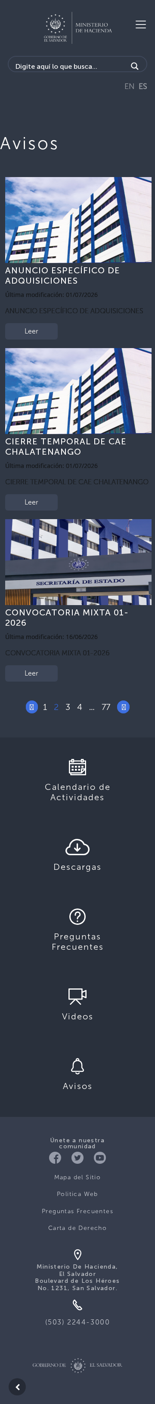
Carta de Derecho (77, 1228)
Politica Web (77, 1194)
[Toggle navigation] (140, 24)
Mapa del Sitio (77, 1177)
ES (143, 86)
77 (106, 707)
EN (129, 86)
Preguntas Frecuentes (77, 1211)
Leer (31, 331)
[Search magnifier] (134, 66)
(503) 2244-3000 (77, 1322)
